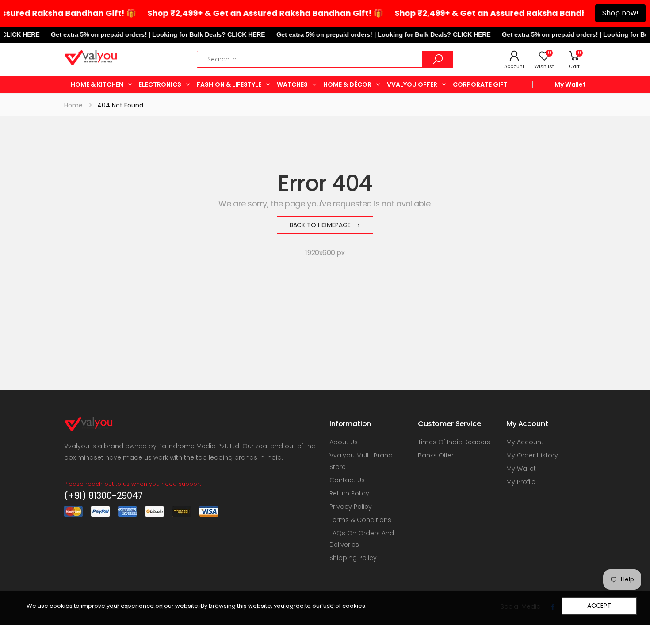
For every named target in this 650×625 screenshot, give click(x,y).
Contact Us (347, 480)
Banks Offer (436, 455)
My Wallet (570, 84)
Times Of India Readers (454, 442)
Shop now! (620, 13)
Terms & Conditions (360, 519)
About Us (343, 442)
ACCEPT (599, 605)
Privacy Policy (350, 506)
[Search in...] (437, 59)
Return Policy (349, 493)
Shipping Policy (353, 557)
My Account (524, 442)
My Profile (520, 481)
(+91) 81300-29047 (103, 495)
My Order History (532, 455)
